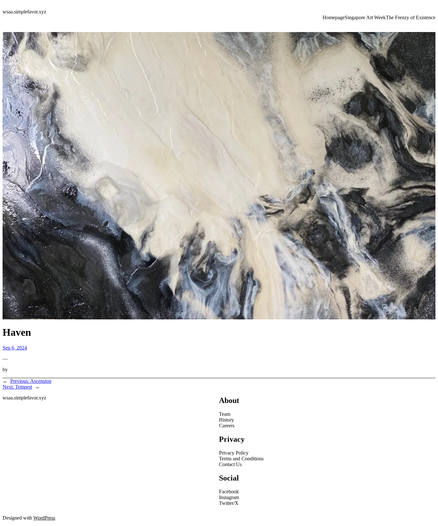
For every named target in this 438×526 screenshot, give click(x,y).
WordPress (44, 518)
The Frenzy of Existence (410, 17)
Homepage (334, 17)
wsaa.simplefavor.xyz (24, 11)
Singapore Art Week (365, 17)
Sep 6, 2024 (15, 347)
